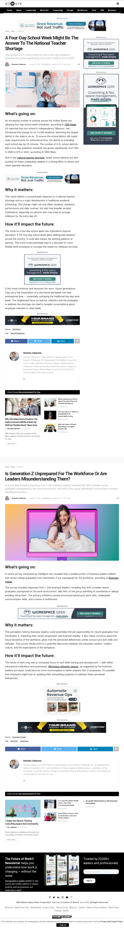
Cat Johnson (12, 827)
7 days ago (27, 429)
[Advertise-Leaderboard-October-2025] (42, 320)
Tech (94, 10)
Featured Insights (13, 429)
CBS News (16, 329)
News (19, 10)
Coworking (58, 10)
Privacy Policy (49, 907)
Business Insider (19, 737)
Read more (11, 444)
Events (66, 910)
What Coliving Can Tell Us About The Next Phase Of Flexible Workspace (67, 401)
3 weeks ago (63, 432)
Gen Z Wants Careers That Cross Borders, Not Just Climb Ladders (68, 816)
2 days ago (23, 827)
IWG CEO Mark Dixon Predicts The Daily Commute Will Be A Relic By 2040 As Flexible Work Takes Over (21, 422)
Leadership (31, 10)
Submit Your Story (21, 907)
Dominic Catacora (19, 64)
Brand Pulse (113, 907)
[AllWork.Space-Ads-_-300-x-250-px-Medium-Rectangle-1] (62, 700)
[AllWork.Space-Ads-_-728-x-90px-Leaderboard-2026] (62, 25)
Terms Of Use (62, 907)
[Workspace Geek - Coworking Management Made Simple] (42, 269)
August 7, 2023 (35, 498)
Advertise (9, 907)
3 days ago (63, 808)
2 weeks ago (63, 419)
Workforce (82, 10)
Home (9, 10)
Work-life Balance (17, 333)
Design (70, 10)
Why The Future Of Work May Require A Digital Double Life (67, 426)
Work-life (44, 10)
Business (112, 10)
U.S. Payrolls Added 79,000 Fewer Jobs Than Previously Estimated (68, 803)
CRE (102, 10)
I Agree (62, 925)
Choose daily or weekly (15, 881)
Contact (81, 907)
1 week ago (63, 407)
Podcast (58, 910)
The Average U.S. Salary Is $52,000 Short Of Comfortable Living (68, 414)
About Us (73, 907)
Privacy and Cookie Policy (111, 921)
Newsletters (36, 907)
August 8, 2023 (35, 64)
